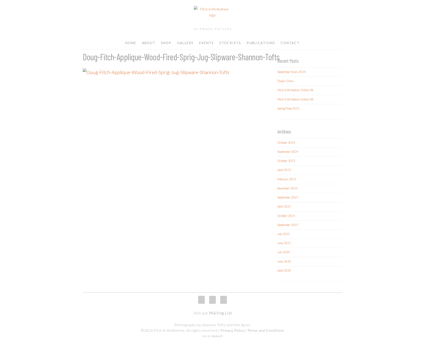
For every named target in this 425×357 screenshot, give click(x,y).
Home (130, 43)
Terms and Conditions (265, 330)
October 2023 (286, 161)
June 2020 (284, 261)
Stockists (230, 43)
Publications (261, 43)
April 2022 (284, 206)
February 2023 (286, 179)
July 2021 (283, 234)
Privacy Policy (232, 330)
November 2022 (287, 188)
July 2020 (283, 252)
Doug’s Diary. (285, 81)
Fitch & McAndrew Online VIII (295, 90)
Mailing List (220, 312)
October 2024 (286, 142)
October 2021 (286, 216)
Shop (166, 43)
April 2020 (284, 270)
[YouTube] (223, 300)
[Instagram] (201, 300)
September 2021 (287, 225)
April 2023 (284, 170)
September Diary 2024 (291, 72)
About (148, 43)
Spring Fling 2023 (288, 108)
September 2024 (287, 151)
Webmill (217, 336)
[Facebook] (212, 300)
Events (206, 43)
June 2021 (284, 243)
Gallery (185, 43)
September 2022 (287, 197)
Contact (290, 43)
